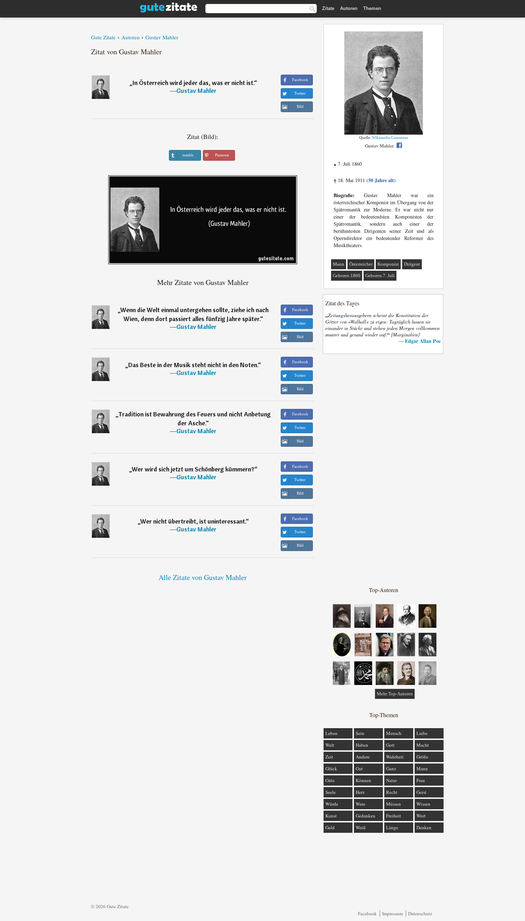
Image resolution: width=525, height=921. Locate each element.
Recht (392, 792)
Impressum (392, 913)
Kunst (331, 815)
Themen (372, 8)
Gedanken (365, 815)
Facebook (367, 913)
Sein (360, 733)
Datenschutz (420, 913)
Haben (362, 745)
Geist (421, 792)
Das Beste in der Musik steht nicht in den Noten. (193, 365)
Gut (359, 768)
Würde (331, 804)
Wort (421, 815)
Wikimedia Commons (390, 137)
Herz (360, 792)
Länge (392, 827)
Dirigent (412, 264)
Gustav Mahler (196, 90)
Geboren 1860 (346, 275)
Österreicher (360, 264)
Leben (331, 733)
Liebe (422, 733)
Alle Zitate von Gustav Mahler (203, 577)
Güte (330, 780)
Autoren (349, 8)
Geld (330, 827)
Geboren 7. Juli (380, 275)
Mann (338, 264)
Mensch (393, 733)
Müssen (393, 804)
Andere (363, 757)
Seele (330, 792)
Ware (360, 804)
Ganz (391, 768)
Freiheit (393, 815)
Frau (420, 780)
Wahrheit (395, 757)
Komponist (388, 264)
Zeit (329, 757)
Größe (422, 757)
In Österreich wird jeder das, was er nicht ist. (193, 83)
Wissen (423, 804)
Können (363, 780)
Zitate (328, 8)
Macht (422, 745)
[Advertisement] (383, 469)
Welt (329, 745)
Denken (423, 827)
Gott (390, 745)
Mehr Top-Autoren (395, 693)
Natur (391, 780)
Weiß (361, 827)
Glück (331, 768)
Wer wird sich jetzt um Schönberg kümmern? (193, 469)
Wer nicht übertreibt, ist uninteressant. (193, 521)
